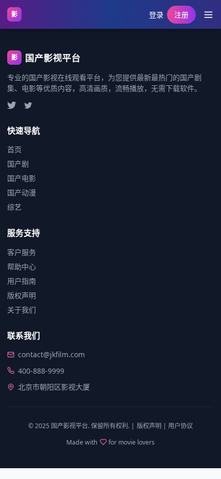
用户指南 (21, 281)
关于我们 (21, 310)
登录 (156, 15)
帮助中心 (21, 266)
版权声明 (21, 295)
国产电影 (21, 178)
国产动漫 (21, 192)
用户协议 (180, 425)
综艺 (14, 207)
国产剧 (18, 164)
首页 (14, 149)
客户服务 (21, 252)
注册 (181, 15)
